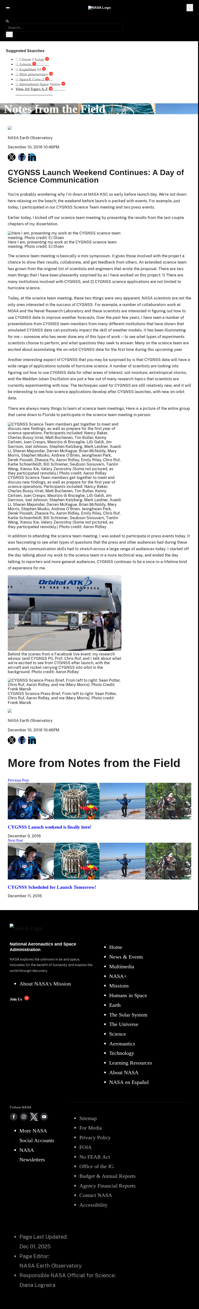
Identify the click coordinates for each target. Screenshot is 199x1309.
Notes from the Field (54, 108)
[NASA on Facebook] (13, 1117)
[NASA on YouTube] (44, 1117)
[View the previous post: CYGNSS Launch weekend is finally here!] (99, 818)
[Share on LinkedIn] (32, 157)
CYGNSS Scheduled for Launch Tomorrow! (52, 887)
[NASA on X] (34, 1117)
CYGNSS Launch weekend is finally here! (49, 827)
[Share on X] (12, 157)
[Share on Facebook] (22, 157)
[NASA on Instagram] (24, 1117)
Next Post (15, 840)
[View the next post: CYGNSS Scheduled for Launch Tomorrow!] (99, 878)
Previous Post (18, 780)
